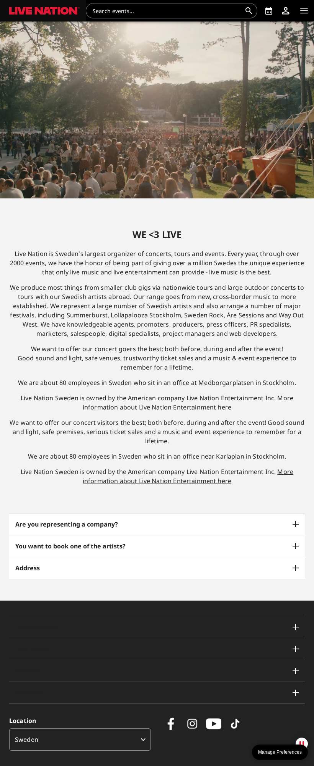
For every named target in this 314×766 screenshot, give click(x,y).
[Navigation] (304, 10)
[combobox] (167, 11)
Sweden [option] (26, 739)
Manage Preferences (280, 752)
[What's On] (268, 10)
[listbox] (80, 739)
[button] (43, 10)
